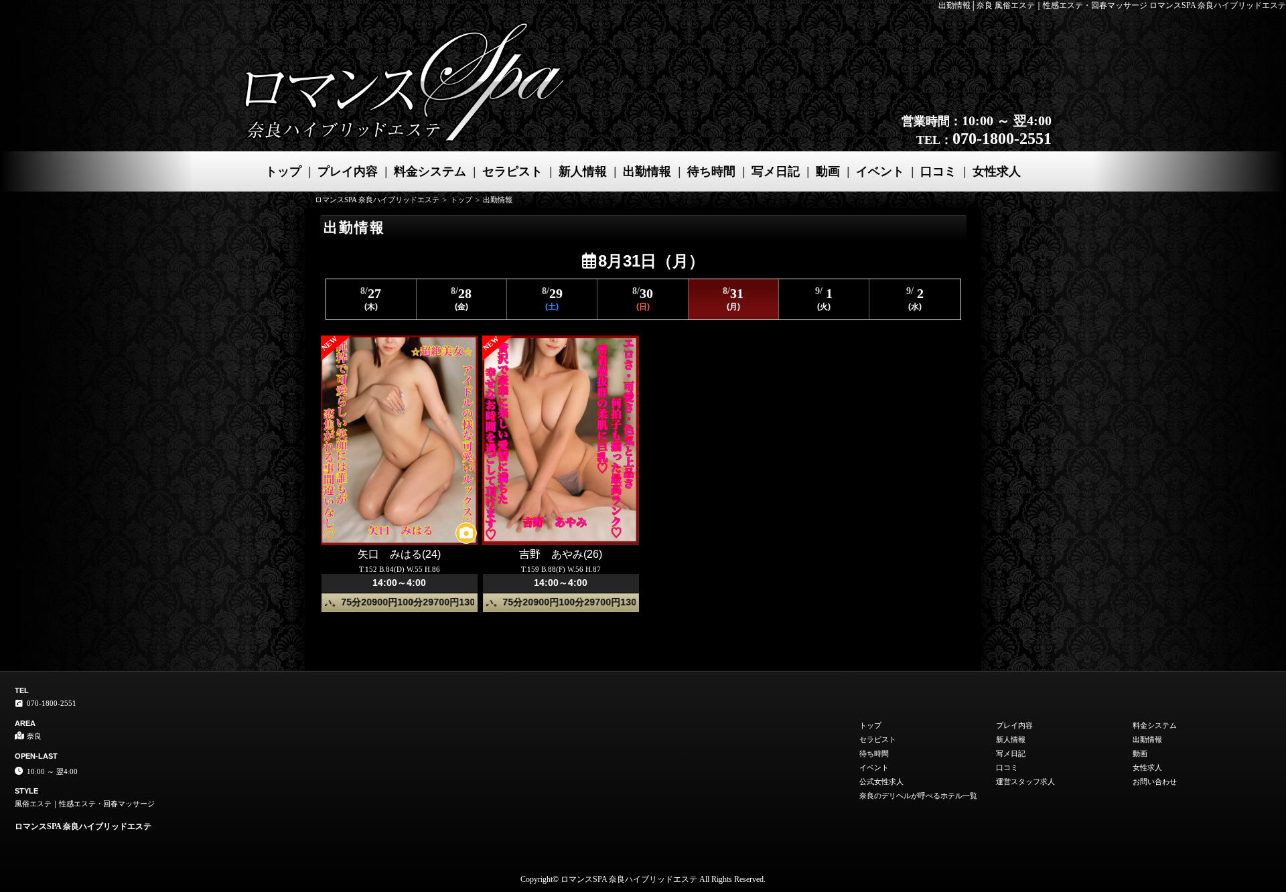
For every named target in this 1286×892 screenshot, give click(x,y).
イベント (880, 171)
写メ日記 (776, 171)
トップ (283, 171)
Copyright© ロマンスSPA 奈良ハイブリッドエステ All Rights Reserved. (643, 879)
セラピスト (512, 171)
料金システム (430, 171)
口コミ (938, 171)
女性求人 (997, 171)
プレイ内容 (347, 171)
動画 (828, 171)
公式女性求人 (881, 781)
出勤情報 (647, 171)
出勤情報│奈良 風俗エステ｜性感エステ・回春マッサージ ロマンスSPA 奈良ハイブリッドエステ (1112, 5)
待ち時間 (711, 171)
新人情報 (583, 171)
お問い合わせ (1155, 781)
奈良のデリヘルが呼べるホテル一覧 (918, 796)
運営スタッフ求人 (1025, 781)
